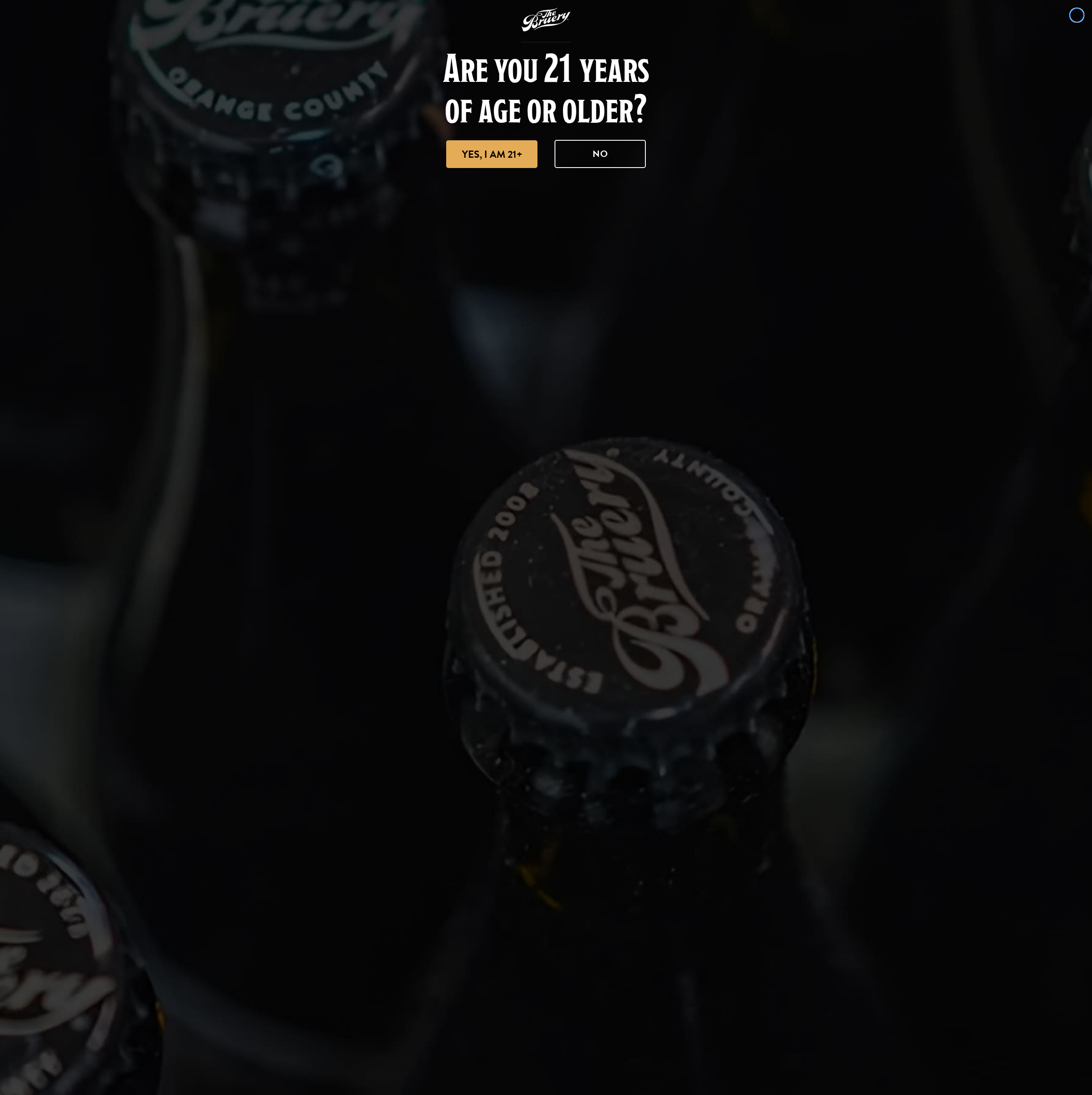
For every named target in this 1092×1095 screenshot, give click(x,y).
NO (600, 154)
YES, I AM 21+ (492, 154)
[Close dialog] (1076, 15)
